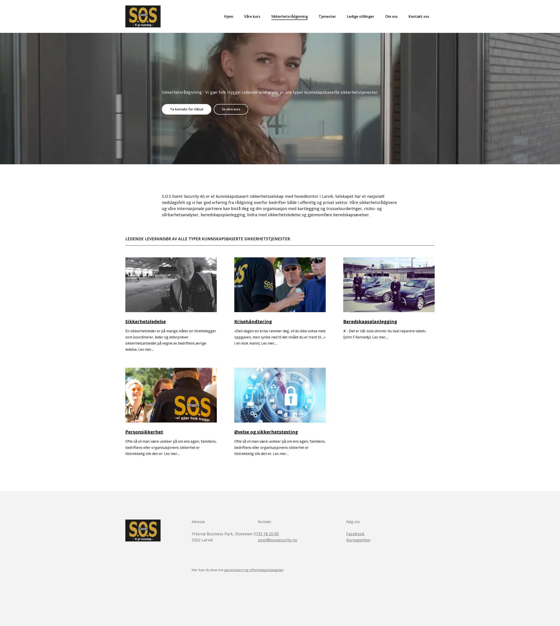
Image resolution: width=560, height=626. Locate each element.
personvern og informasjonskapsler (254, 570)
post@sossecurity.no (277, 540)
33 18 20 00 (268, 533)
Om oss (391, 16)
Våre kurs (252, 16)
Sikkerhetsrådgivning (289, 16)
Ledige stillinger (360, 16)
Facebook (355, 533)
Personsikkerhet (144, 432)
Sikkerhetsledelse (145, 321)
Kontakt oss (419, 16)
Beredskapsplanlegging (370, 321)
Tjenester (327, 16)
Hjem (228, 16)
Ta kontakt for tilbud (186, 109)
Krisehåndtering (253, 321)
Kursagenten (358, 540)
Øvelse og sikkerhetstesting (266, 432)
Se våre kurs (231, 109)
